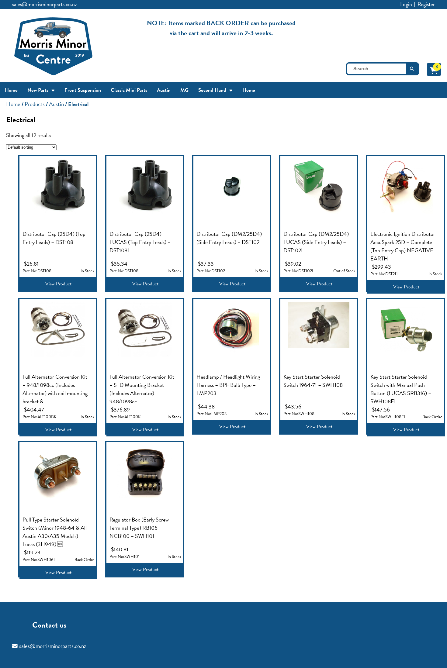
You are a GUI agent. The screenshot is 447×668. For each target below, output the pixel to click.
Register (426, 4)
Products (35, 104)
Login (406, 4)
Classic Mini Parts (129, 90)
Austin (164, 90)
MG (184, 90)
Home (11, 90)
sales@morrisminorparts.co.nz (44, 4)
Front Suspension (82, 90)
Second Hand (212, 90)
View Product (58, 284)
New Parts (37, 90)
